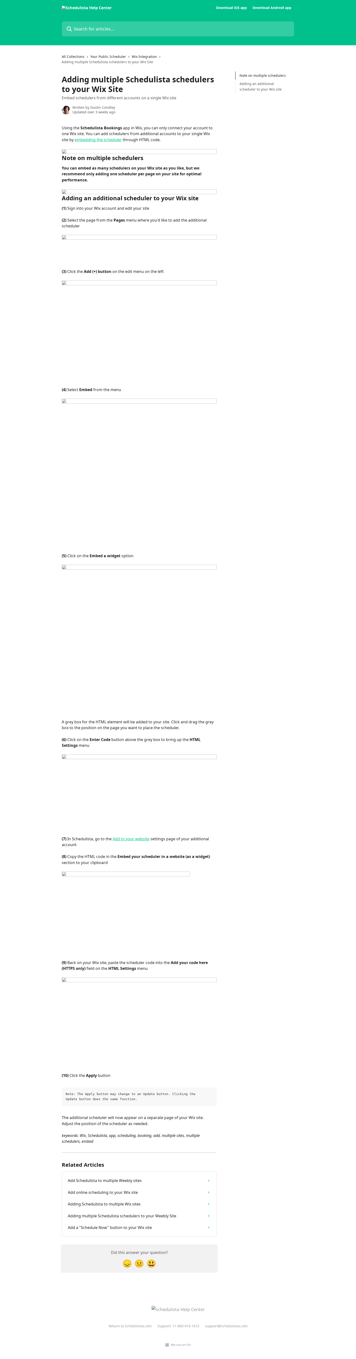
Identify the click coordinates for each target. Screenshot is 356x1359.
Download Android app (272, 7)
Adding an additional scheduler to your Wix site (261, 86)
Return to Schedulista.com (130, 1326)
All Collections (73, 56)
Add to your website (131, 839)
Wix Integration (144, 56)
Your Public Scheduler (108, 56)
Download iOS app (231, 7)
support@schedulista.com (226, 1326)
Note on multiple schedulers (263, 75)
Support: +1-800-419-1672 (178, 1326)
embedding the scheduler (98, 139)
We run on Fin (181, 1345)
